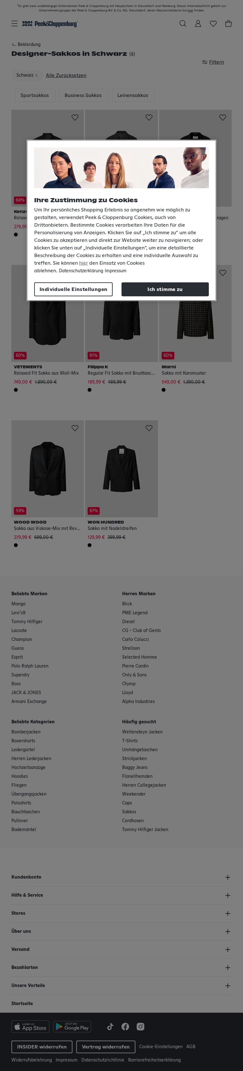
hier (83, 263)
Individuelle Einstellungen (73, 289)
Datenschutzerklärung (81, 271)
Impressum (116, 271)
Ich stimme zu (165, 289)
